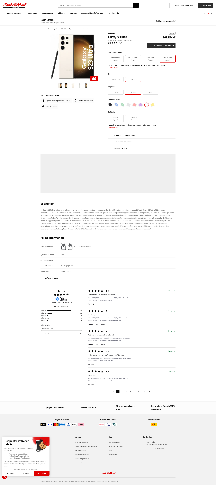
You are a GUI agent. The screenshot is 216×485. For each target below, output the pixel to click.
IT (211, 13)
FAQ (110, 450)
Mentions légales (80, 450)
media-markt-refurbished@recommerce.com (157, 443)
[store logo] (15, 5)
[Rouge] (134, 105)
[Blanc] (146, 105)
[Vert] (122, 105)
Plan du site (113, 455)
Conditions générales (82, 459)
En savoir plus (113, 68)
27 (145, 392)
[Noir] (110, 105)
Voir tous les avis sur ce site (61, 306)
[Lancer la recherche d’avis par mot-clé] (80, 334)
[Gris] (128, 105)
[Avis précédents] (114, 391)
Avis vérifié (172, 290)
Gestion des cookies (82, 455)
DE (205, 13)
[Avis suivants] (149, 391)
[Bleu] (116, 105)
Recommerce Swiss (81, 442)
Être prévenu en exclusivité (163, 45)
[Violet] (140, 105)
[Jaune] (153, 105)
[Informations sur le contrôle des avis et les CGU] (71, 302)
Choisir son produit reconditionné (86, 446)
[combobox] (95, 5)
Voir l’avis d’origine (93, 324)
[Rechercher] (136, 5)
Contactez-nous (114, 442)
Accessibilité (79, 463)
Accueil (41, 28)
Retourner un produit (116, 446)
